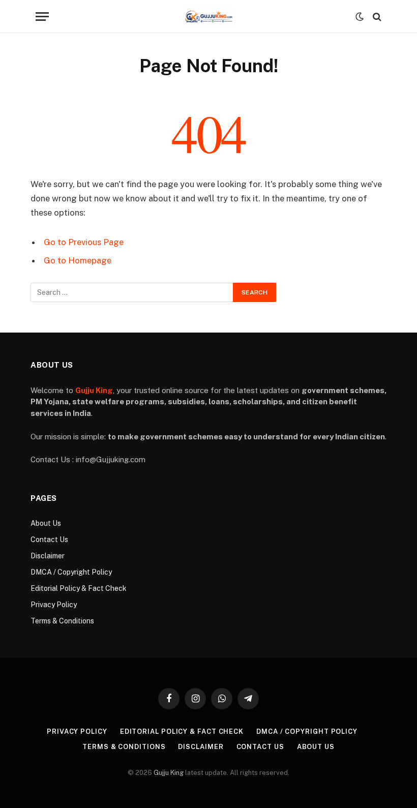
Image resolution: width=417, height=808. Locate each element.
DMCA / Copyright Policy (71, 572)
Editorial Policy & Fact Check (79, 588)
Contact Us (49, 539)
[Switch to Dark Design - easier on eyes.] (359, 16)
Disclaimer (48, 556)
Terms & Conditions (62, 621)
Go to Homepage (77, 260)
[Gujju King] (208, 16)
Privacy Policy (54, 605)
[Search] (376, 16)
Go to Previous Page (84, 242)
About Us (46, 523)
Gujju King (169, 772)
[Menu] (42, 16)
